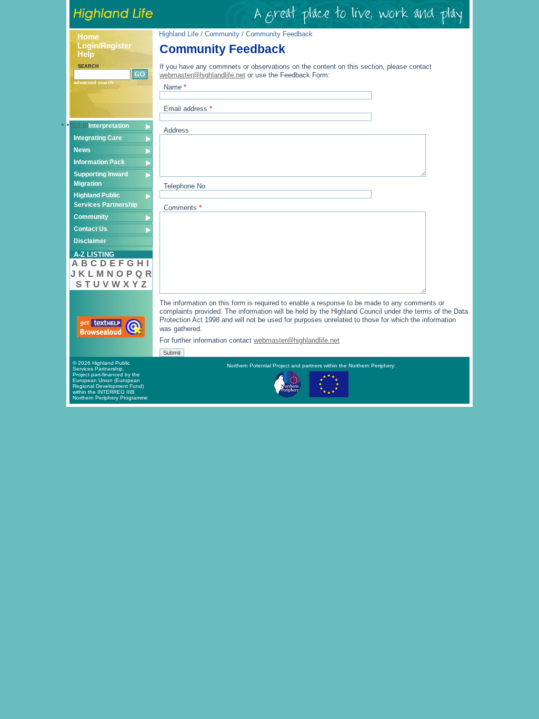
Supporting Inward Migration (101, 179)
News (82, 149)
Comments (183, 208)
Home (88, 37)
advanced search (94, 82)
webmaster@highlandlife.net (202, 75)
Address (176, 130)
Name (175, 87)
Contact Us (90, 228)
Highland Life (178, 34)
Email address (188, 109)
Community (91, 216)
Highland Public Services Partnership (105, 200)
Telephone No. (185, 186)
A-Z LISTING (94, 254)
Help (85, 54)
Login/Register (104, 46)
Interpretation (108, 125)
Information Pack (99, 161)
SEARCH (88, 66)
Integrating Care (98, 137)
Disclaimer (90, 240)
